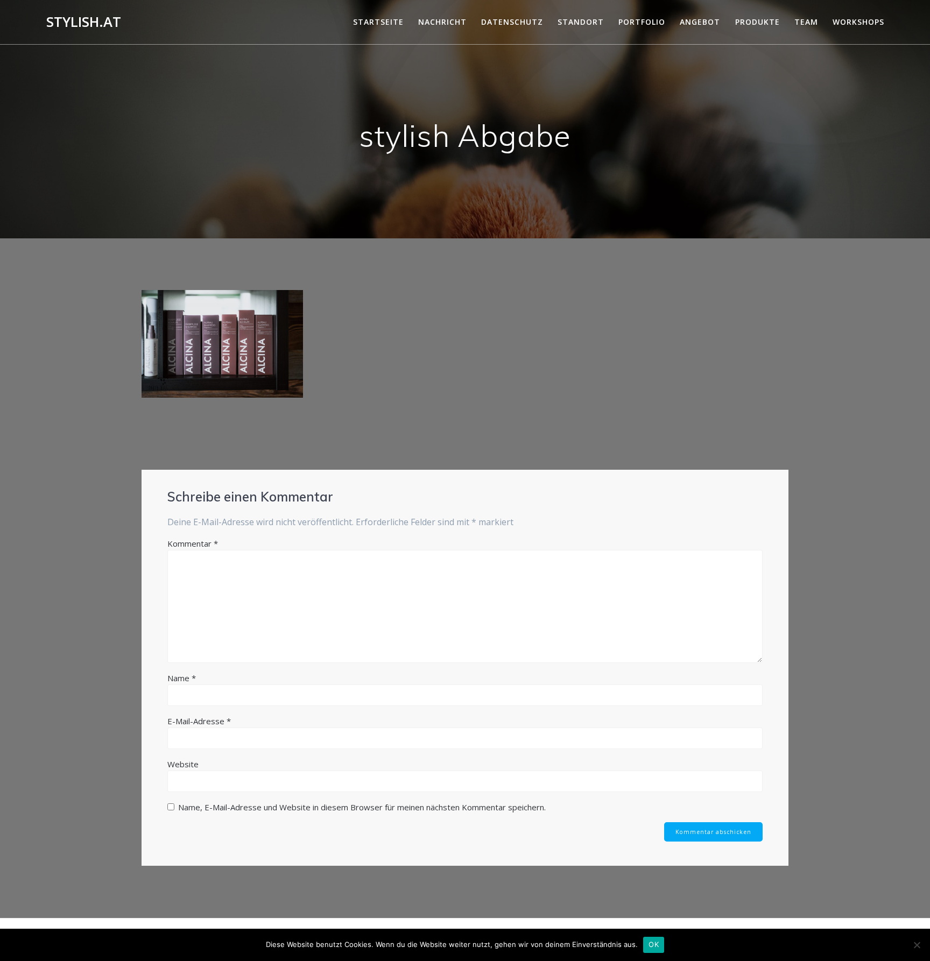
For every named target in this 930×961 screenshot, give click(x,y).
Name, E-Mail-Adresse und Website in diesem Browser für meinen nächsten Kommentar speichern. (362, 807)
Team (806, 22)
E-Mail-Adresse (199, 721)
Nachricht (442, 22)
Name (181, 678)
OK (654, 944)
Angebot (700, 22)
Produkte (757, 22)
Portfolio (641, 22)
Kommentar (192, 543)
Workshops (858, 22)
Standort (581, 22)
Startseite (378, 22)
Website (183, 764)
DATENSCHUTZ (512, 22)
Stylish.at (83, 22)
